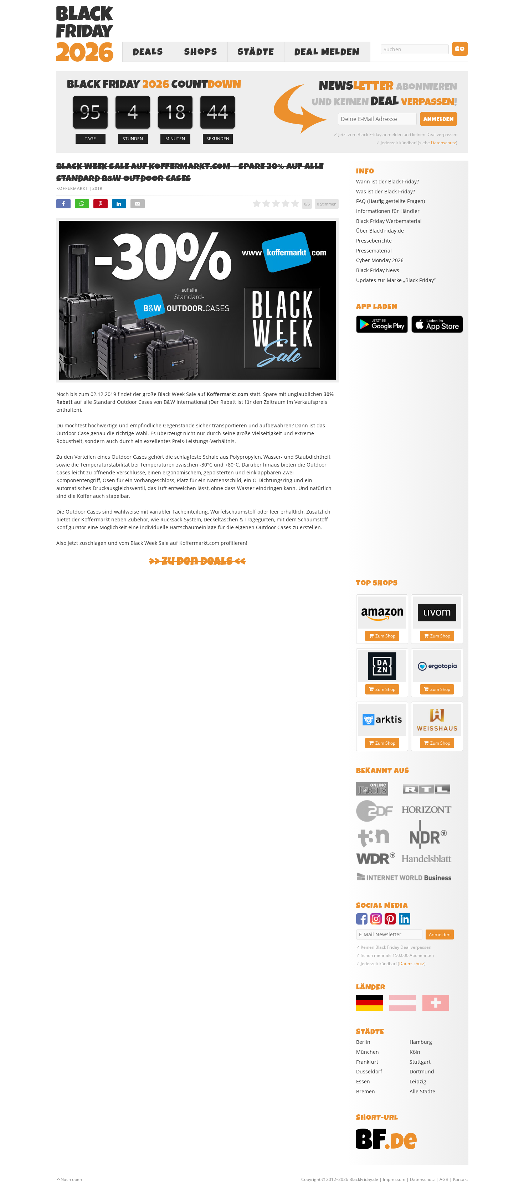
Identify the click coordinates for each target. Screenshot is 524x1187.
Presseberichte (374, 241)
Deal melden (327, 52)
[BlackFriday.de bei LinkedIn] (406, 922)
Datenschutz (443, 143)
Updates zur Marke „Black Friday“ (396, 280)
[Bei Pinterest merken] (100, 203)
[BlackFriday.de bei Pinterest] (392, 922)
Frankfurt (367, 1061)
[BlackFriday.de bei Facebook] (363, 922)
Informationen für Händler (388, 211)
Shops (200, 52)
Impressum (394, 1179)
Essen (363, 1081)
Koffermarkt (72, 188)
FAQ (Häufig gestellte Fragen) (390, 201)
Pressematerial (374, 251)
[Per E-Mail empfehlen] (137, 203)
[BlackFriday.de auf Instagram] (377, 922)
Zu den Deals (197, 561)
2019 (97, 188)
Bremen (365, 1091)
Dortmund (422, 1071)
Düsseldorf (369, 1071)
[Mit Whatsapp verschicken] (82, 203)
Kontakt (460, 1179)
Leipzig (418, 1081)
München (367, 1051)
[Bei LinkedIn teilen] (119, 203)
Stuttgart (420, 1061)
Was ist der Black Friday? (385, 191)
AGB (444, 1179)
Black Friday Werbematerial (389, 221)
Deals (148, 52)
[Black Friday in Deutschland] (372, 1009)
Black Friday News (377, 270)
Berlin (363, 1041)
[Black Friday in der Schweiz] (433, 1009)
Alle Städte (422, 1091)
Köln (415, 1051)
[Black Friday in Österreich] (402, 1009)
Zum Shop (385, 636)
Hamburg (421, 1041)
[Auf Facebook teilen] (63, 203)
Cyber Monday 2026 (380, 260)
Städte (256, 52)
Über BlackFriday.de (380, 231)
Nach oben (71, 1179)
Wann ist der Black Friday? (387, 181)
